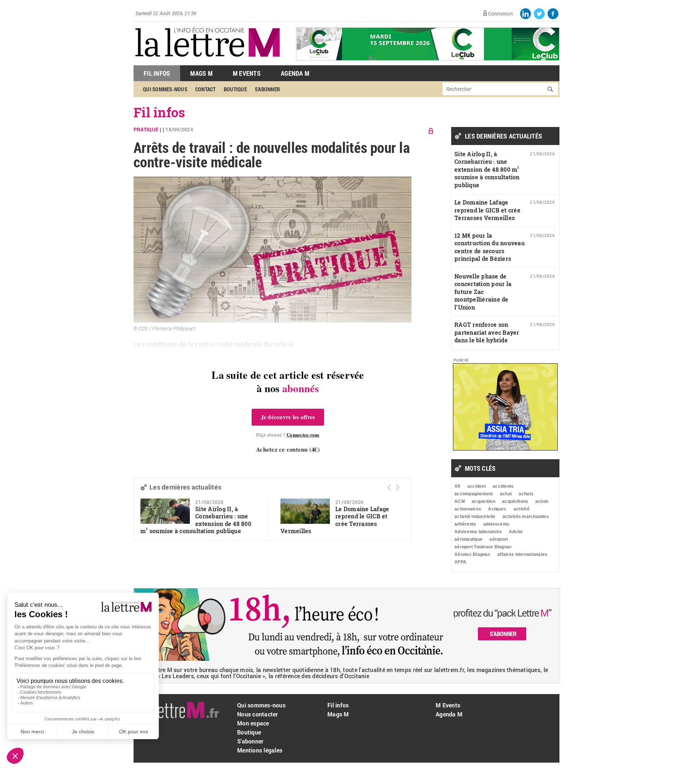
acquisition (483, 501)
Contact (205, 89)
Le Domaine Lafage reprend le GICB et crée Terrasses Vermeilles (487, 209)
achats (526, 493)
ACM (459, 501)
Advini (516, 531)
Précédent (389, 487)
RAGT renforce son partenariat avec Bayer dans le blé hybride (486, 332)
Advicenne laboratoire (478, 531)
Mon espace (253, 723)
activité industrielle (474, 516)
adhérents (465, 524)
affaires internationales (522, 554)
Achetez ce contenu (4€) (288, 449)
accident (476, 486)
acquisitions (515, 501)
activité (521, 509)
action (542, 501)
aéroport (498, 539)
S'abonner (267, 89)
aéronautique (468, 539)
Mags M (201, 73)
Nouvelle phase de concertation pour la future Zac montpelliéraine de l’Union (482, 291)
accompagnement (473, 493)
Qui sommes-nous (165, 89)
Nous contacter (257, 714)
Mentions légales (259, 750)
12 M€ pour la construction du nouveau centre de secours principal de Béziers (489, 247)
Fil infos (159, 112)
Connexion (500, 13)
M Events (247, 73)
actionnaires (467, 509)
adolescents (496, 524)
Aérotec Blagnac (472, 554)
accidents (503, 486)
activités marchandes (525, 516)
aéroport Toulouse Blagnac (483, 546)
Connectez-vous (303, 434)
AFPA (460, 562)
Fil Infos (157, 73)
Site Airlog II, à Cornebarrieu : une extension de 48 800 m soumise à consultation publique (195, 520)
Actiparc (497, 509)
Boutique (235, 89)
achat (506, 493)
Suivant (398, 487)
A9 (457, 486)
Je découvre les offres (288, 417)
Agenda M (295, 73)
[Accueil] (207, 61)
